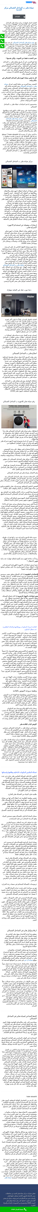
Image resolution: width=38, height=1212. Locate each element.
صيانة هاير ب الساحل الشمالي (20, 85)
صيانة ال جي (28, 960)
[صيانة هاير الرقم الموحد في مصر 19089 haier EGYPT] (31, 2)
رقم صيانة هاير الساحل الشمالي (23, 42)
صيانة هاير (8, 1178)
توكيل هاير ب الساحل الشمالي (13, 265)
